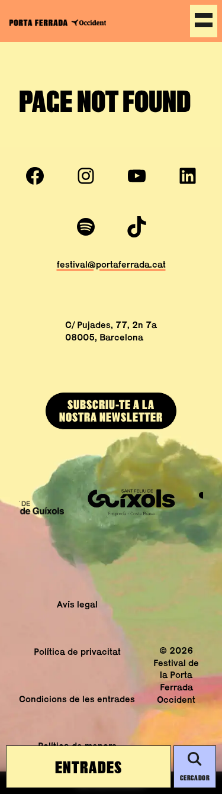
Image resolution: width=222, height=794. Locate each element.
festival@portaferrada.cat (111, 264)
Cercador (195, 778)
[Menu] (203, 21)
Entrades (88, 766)
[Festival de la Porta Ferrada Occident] (57, 22)
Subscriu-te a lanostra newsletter (111, 410)
